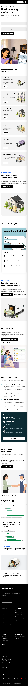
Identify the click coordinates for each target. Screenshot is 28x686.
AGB (2, 598)
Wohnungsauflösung (19, 612)
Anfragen (20, 2)
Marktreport (17, 638)
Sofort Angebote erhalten (20, 294)
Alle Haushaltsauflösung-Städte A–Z (7, 663)
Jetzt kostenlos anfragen (9, 339)
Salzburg (3, 653)
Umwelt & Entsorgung (20, 636)
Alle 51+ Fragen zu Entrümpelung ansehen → (12, 409)
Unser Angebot (5, 612)
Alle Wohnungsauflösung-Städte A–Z (6, 659)
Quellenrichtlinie (5, 630)
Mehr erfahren (19, 461)
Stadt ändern (12, 6)
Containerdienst (18, 616)
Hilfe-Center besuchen (6, 591)
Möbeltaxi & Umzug (19, 620)
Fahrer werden (5, 636)
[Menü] (25, 2)
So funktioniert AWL (5, 342)
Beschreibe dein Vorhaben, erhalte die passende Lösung (13, 37)
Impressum (4, 595)
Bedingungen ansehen (8, 269)
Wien (3, 647)
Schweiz (24, 678)
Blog (3, 616)
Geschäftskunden (5, 640)
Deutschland (17, 678)
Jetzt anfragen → (14, 438)
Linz (2, 651)
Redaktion (4, 628)
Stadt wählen (7, 466)
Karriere (3, 614)
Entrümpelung (18, 610)
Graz (3, 649)
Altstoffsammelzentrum (20, 618)
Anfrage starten (7, 186)
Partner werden (5, 638)
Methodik (4, 622)
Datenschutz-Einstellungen (7, 602)
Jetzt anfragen (7, 294)
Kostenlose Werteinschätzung (8, 190)
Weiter (14, 246)
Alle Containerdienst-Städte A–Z (6, 666)
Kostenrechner (5, 618)
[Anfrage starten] (14, 51)
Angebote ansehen (8, 33)
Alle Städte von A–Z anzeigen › (9, 495)
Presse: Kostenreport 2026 (6, 625)
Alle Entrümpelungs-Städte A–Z (6, 655)
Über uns (3, 610)
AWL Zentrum (5, 2)
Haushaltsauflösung (19, 614)
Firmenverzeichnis (5, 620)
